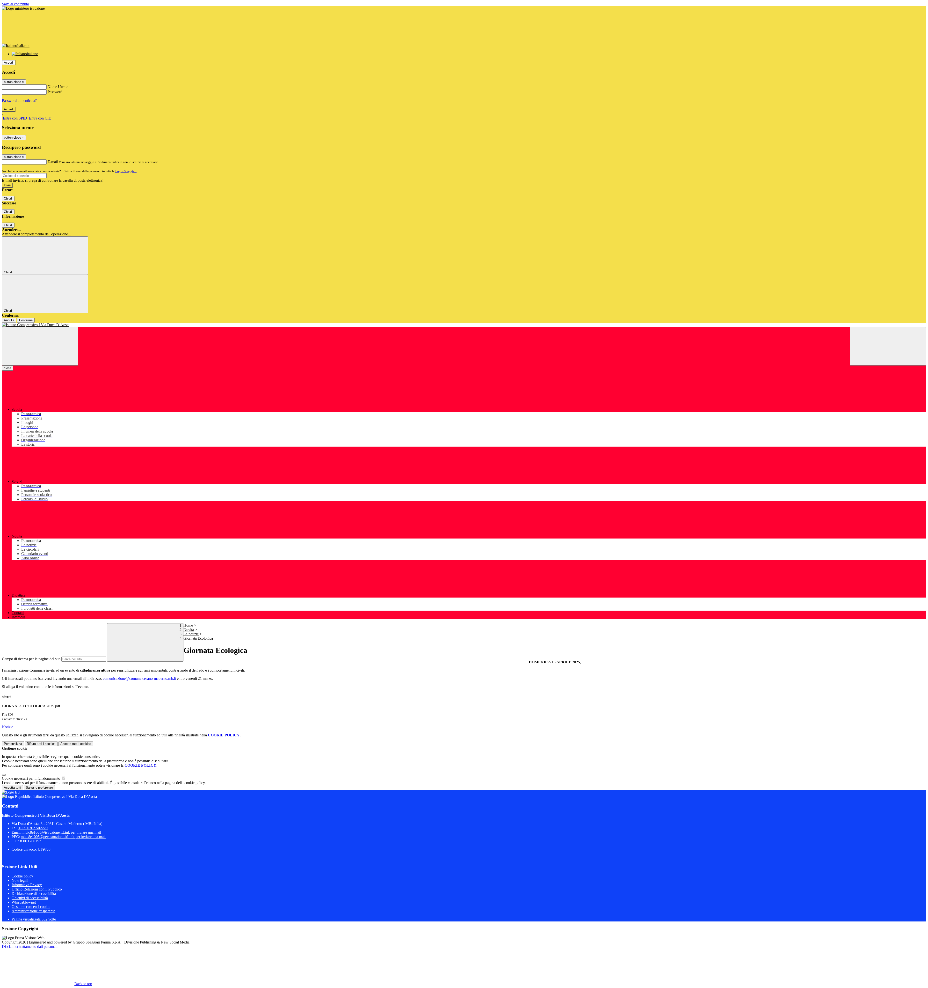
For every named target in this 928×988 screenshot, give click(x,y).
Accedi (9, 62)
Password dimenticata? (19, 100)
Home (188, 625)
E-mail (53, 162)
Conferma (26, 320)
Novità (188, 630)
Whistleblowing (24, 902)
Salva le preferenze (39, 787)
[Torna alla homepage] (464, 325)
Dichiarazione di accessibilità (34, 893)
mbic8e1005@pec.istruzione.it (63, 837)
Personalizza (13, 744)
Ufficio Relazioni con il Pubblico (37, 889)
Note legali (20, 880)
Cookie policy (22, 876)
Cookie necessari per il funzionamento (31, 778)
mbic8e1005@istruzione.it (61, 832)
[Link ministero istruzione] (23, 8)
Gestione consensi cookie (31, 907)
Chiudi (8, 198)
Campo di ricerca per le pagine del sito (31, 659)
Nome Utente (58, 87)
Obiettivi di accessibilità (30, 898)
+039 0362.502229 (33, 828)
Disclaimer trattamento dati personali (30, 946)
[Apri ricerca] (888, 346)
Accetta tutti (75, 744)
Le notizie (191, 634)
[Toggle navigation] (40, 346)
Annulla (9, 320)
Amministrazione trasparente (33, 911)
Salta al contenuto (15, 4)
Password (55, 92)
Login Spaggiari (126, 171)
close (7, 368)
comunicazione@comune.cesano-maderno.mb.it (139, 678)
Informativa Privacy (27, 885)
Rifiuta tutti (41, 744)
